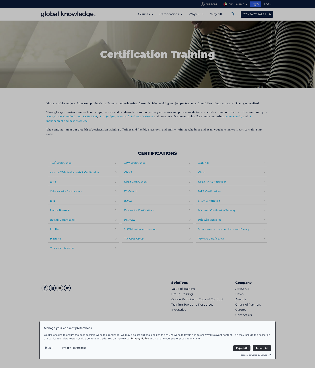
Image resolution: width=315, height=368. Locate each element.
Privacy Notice (140, 338)
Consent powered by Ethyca (253, 355)
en (49, 347)
